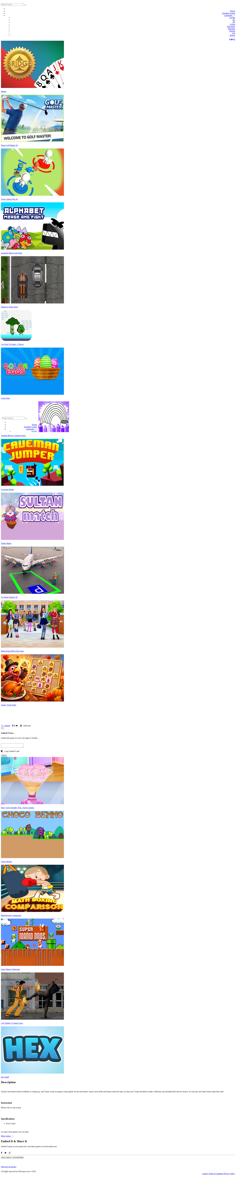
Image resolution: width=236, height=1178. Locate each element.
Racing (232, 31)
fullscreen (26, 726)
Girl (233, 33)
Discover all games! (8, 1167)
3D (233, 22)
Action (232, 24)
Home (232, 11)
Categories (229, 15)
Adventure (230, 26)
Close (4, 756)
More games (6, 1136)
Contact (205, 1174)
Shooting (231, 29)
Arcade (232, 18)
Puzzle (232, 35)
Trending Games (228, 13)
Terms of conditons (215, 1174)
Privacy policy (229, 1174)
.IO (233, 20)
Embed (6, 726)
